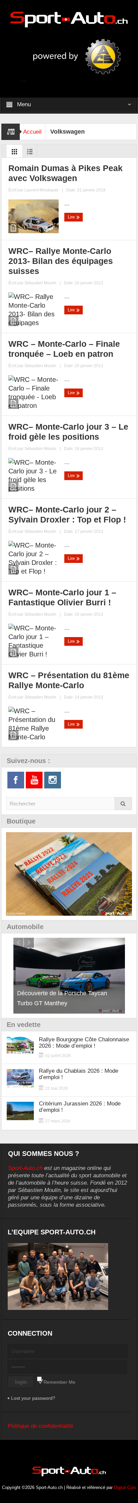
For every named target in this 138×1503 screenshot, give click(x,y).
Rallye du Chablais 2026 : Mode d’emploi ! (78, 1074)
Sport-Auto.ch (25, 1168)
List (30, 153)
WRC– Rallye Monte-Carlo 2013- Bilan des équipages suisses (60, 261)
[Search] (123, 803)
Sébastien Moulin (40, 283)
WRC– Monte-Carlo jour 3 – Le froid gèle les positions (68, 431)
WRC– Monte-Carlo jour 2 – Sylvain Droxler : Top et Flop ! (67, 514)
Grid (14, 153)
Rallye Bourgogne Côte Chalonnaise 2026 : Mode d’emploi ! (84, 1042)
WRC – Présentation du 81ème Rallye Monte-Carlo (68, 680)
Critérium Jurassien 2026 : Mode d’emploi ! (80, 1106)
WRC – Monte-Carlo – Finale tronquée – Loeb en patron (64, 348)
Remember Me (59, 1382)
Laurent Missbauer (41, 190)
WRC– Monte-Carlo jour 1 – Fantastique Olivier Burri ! (62, 597)
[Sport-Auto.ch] (69, 19)
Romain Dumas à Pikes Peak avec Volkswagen (65, 173)
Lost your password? (33, 1398)
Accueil (32, 132)
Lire (72, 216)
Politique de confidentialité (40, 1426)
